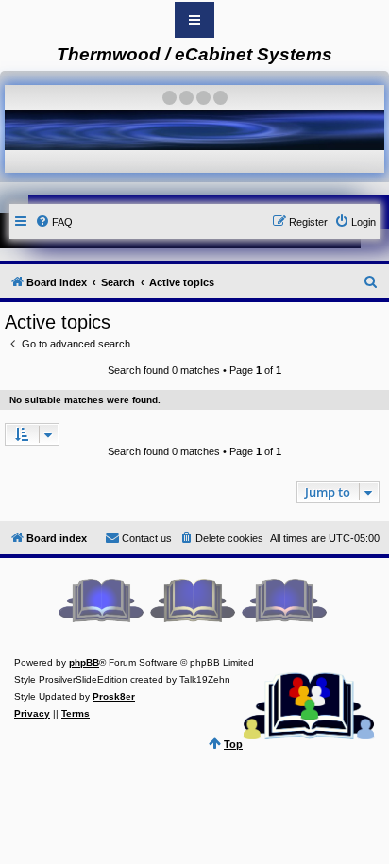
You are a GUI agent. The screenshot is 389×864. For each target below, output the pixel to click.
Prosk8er (114, 696)
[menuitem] (54, 222)
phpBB (84, 662)
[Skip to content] (194, 20)
